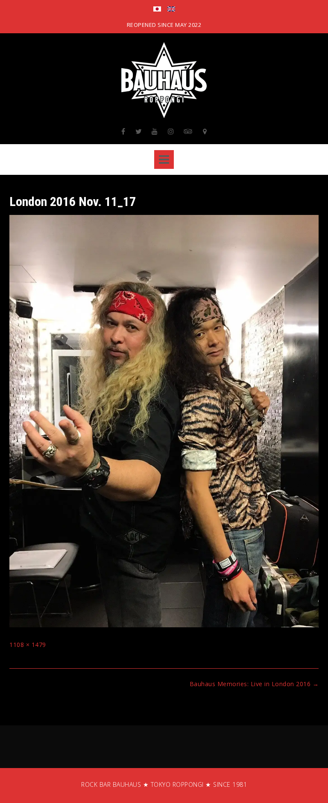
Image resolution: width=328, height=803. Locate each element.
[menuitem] (157, 10)
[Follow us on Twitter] (138, 131)
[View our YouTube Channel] (155, 131)
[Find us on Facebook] (123, 131)
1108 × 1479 (27, 645)
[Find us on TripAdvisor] (188, 131)
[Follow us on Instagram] (171, 131)
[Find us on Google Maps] (205, 131)
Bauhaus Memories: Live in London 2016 (254, 684)
